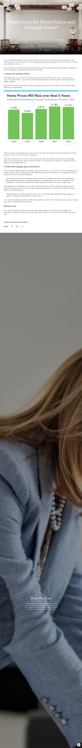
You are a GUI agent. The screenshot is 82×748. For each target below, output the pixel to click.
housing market (47, 60)
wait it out (18, 64)
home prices (12, 62)
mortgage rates (24, 62)
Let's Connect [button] (41, 614)
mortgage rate (43, 172)
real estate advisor (66, 200)
